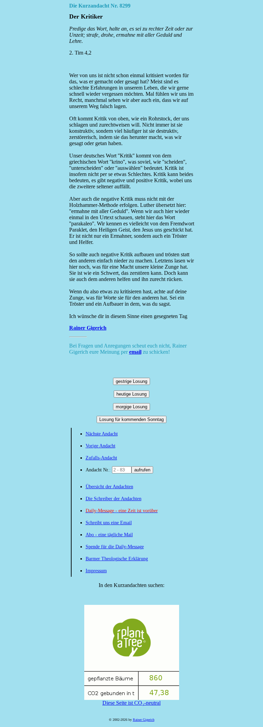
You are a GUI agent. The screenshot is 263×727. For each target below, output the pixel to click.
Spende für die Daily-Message (115, 546)
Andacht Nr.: (99, 469)
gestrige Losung (131, 381)
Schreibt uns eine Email (109, 522)
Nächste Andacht (102, 433)
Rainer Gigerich (88, 328)
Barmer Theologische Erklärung (117, 558)
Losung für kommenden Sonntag (131, 419)
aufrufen (142, 469)
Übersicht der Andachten (109, 486)
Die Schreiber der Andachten (113, 498)
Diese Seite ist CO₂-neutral (131, 703)
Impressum (96, 570)
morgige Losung (131, 406)
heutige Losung (131, 394)
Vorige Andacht (100, 445)
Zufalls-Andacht (101, 457)
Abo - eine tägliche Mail (109, 534)
